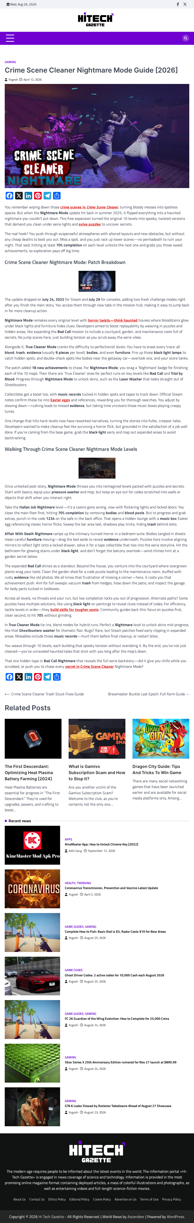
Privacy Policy (171, 1199)
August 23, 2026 (95, 1112)
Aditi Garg (75, 851)
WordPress (175, 1216)
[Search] (185, 38)
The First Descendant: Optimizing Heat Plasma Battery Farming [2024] (29, 772)
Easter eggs (60, 400)
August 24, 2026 (95, 1025)
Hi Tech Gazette (51, 1216)
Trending (84, 883)
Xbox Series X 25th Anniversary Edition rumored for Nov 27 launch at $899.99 (120, 1062)
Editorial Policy (79, 1199)
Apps (68, 839)
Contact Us (37, 1199)
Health (70, 883)
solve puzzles (90, 224)
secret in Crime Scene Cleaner (89, 666)
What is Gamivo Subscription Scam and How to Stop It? (97, 772)
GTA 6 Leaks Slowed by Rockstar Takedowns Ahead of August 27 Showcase (118, 1105)
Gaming (10, 62)
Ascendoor (136, 1216)
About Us (19, 1199)
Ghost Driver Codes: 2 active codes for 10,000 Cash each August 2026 (114, 975)
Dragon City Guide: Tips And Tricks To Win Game (156, 769)
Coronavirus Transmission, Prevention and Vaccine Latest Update (111, 888)
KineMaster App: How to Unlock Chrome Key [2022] (101, 844)
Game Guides (74, 926)
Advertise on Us (126, 1199)
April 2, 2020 (92, 894)
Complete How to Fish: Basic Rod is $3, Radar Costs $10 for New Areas (115, 931)
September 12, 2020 (101, 851)
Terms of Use (149, 1199)
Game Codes (74, 970)
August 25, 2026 (95, 938)
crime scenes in (89, 207)
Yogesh (13, 79)
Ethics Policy (57, 1199)
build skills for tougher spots (74, 609)
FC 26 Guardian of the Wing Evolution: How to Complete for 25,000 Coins (117, 1018)
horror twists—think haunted (112, 320)
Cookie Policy (102, 1199)
